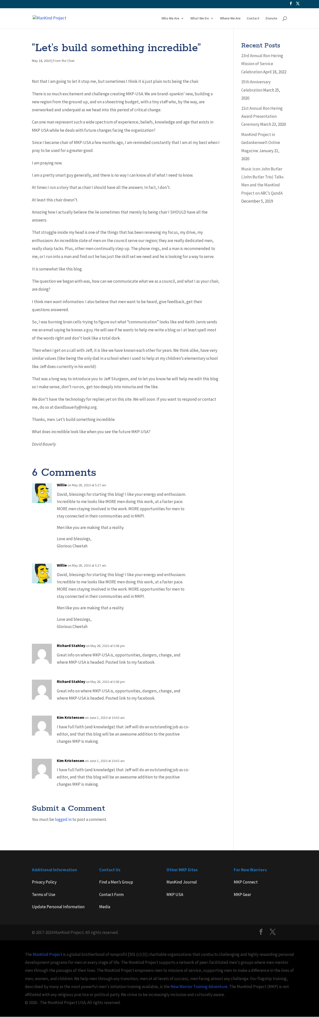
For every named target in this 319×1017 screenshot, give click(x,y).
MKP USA (174, 894)
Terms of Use (43, 894)
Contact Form (111, 894)
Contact (253, 18)
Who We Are (170, 18)
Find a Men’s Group (116, 882)
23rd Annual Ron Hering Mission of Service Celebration (262, 64)
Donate (271, 18)
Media (104, 906)
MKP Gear (242, 894)
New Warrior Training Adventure (199, 986)
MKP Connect (246, 882)
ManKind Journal (181, 882)
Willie (62, 484)
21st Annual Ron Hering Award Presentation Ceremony (262, 116)
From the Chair (64, 60)
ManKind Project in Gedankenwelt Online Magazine (260, 142)
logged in (63, 819)
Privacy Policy (44, 882)
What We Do (199, 18)
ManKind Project (47, 954)
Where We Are (230, 18)
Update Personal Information (58, 906)
